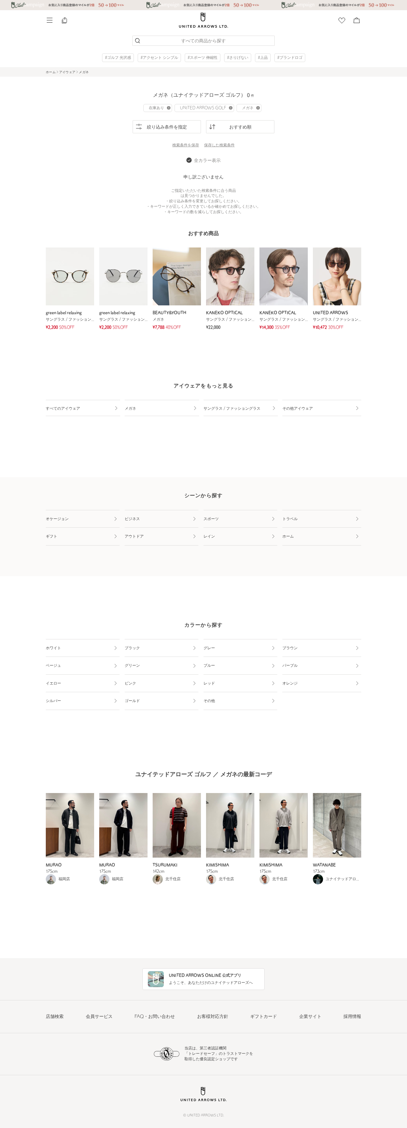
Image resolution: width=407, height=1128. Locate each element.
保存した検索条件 (219, 145)
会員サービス (99, 1016)
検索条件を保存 (185, 145)
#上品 (263, 58)
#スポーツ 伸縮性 (202, 58)
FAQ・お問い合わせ (155, 1016)
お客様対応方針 (212, 1016)
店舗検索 (55, 1016)
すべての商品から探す (203, 41)
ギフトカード (263, 1016)
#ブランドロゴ (289, 58)
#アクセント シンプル (159, 58)
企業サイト (310, 1016)
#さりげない (237, 58)
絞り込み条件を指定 (167, 127)
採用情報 (352, 1016)
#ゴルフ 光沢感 (118, 58)
